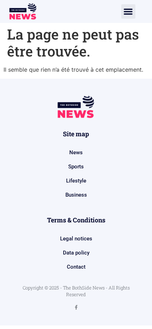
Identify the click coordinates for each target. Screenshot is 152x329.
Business (76, 195)
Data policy (76, 253)
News (76, 152)
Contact (76, 267)
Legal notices (76, 238)
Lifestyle (76, 181)
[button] (128, 11)
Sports (76, 166)
